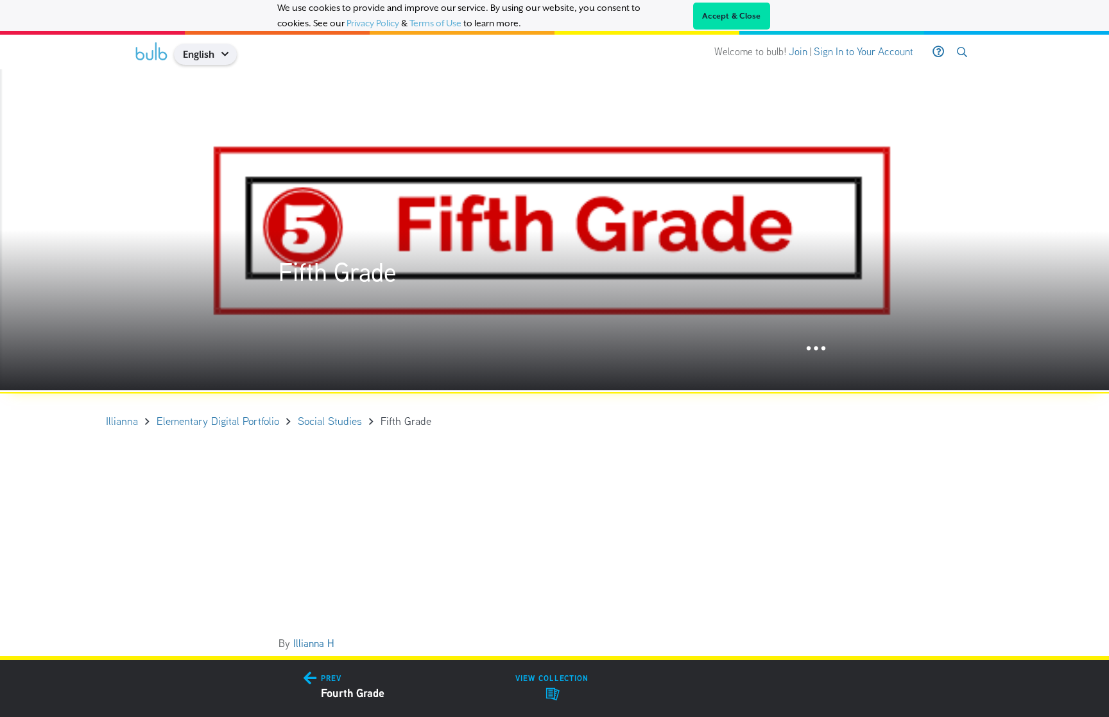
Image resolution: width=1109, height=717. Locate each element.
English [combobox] (198, 54)
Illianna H (313, 643)
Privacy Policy (373, 23)
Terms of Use (435, 23)
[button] (229, 54)
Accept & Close (731, 16)
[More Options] (816, 349)
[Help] (938, 52)
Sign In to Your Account (863, 51)
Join (798, 51)
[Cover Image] (554, 229)
